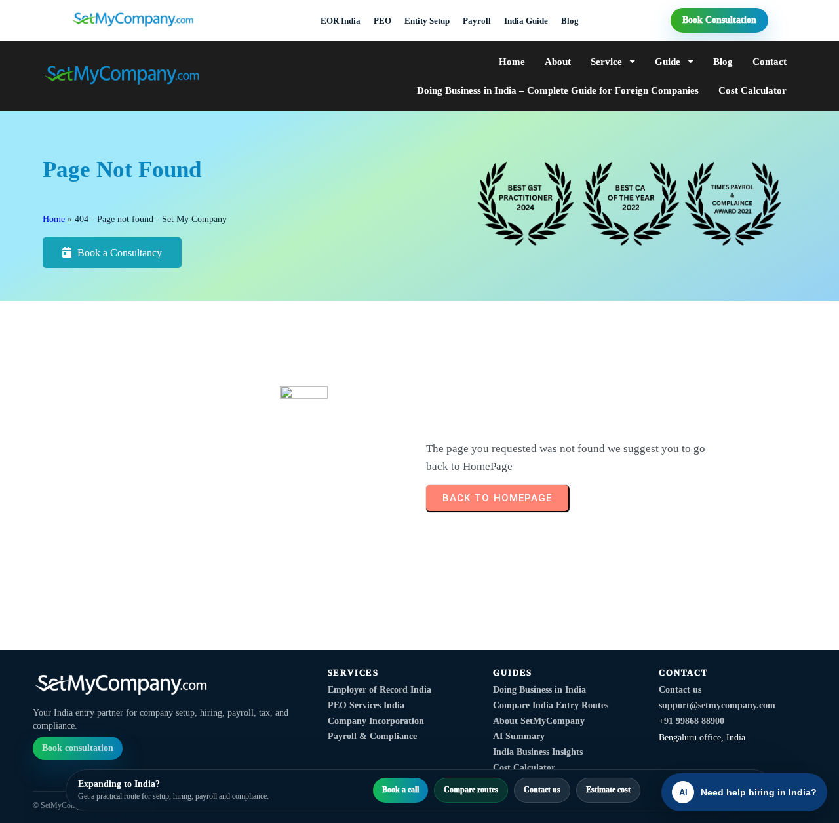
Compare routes (471, 789)
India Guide (526, 20)
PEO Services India (366, 705)
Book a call (400, 789)
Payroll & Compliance (372, 736)
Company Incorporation (376, 721)
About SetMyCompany (539, 721)
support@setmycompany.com (717, 705)
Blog (570, 20)
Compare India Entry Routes (550, 705)
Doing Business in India (539, 690)
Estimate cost (608, 789)
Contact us (680, 690)
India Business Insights (538, 752)
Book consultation (77, 748)
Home (54, 219)
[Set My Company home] (149, 20)
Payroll (477, 20)
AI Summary (519, 736)
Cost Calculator (524, 768)
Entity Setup (427, 20)
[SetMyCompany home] (171, 687)
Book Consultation (719, 20)
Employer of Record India (379, 690)
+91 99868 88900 (691, 721)
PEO (382, 20)
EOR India (341, 20)
